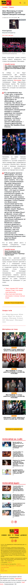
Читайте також (15, 67)
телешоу (5, 318)
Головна (4, 7)
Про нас (2, 569)
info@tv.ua (10, 562)
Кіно (9, 535)
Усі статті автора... (8, 35)
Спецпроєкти (14, 537)
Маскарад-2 (10, 320)
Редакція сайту (4, 570)
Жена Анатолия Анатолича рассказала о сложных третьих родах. (15, 296)
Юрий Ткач (11, 316)
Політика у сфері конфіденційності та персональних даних (13, 565)
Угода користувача (5, 567)
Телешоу (14, 347)
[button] (20, 2)
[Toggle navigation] (24, 2)
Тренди (17, 535)
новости (19, 316)
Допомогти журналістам (14, 429)
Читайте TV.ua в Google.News (14, 303)
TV (12, 535)
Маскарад (13, 318)
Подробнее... (18, 578)
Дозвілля (23, 535)
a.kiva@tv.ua (18, 564)
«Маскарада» (17, 80)
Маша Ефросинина (12, 314)
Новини (11, 7)
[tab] (12, 522)
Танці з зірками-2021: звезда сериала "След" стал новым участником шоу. (14, 290)
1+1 (4, 314)
